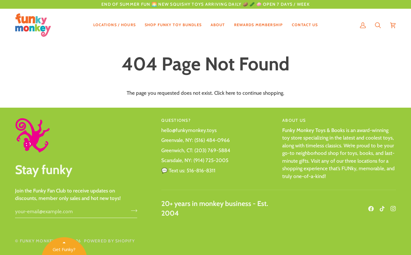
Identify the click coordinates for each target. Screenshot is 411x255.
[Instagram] (393, 208)
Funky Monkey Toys (44, 241)
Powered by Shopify (109, 241)
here (230, 93)
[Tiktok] (382, 208)
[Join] (132, 211)
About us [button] (294, 120)
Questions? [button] (176, 120)
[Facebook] (371, 208)
